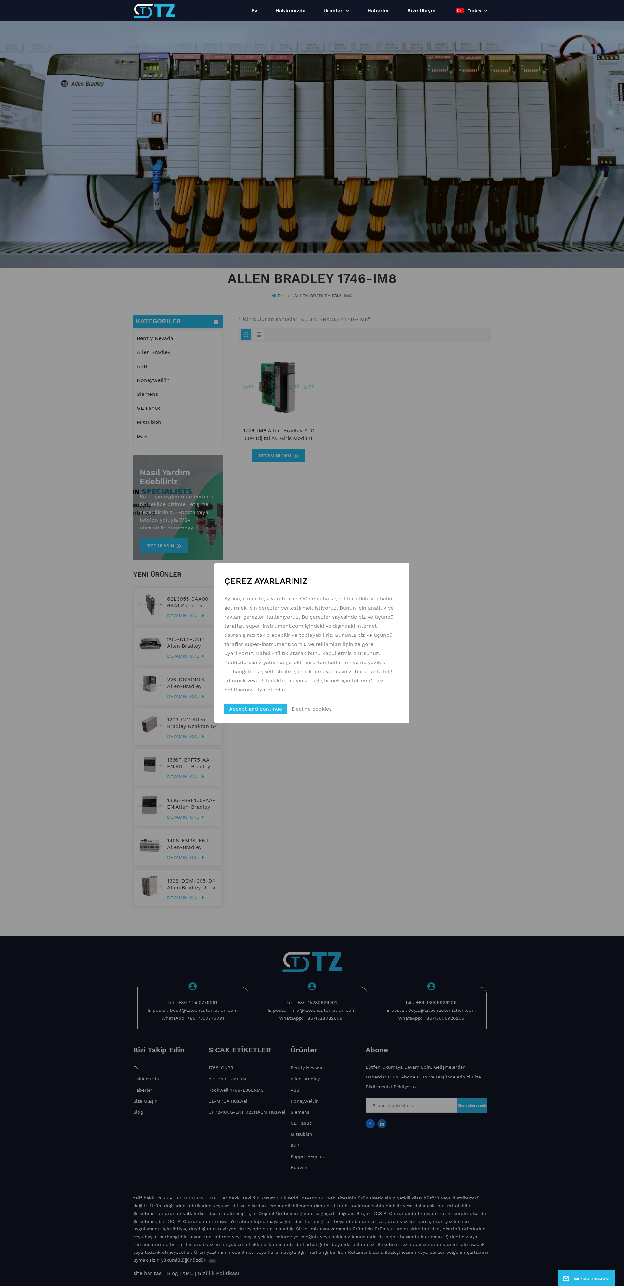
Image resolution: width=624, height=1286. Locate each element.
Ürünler (333, 10)
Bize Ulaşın (421, 10)
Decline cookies (312, 709)
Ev (254, 10)
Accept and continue (255, 709)
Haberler (378, 10)
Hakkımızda (290, 10)
